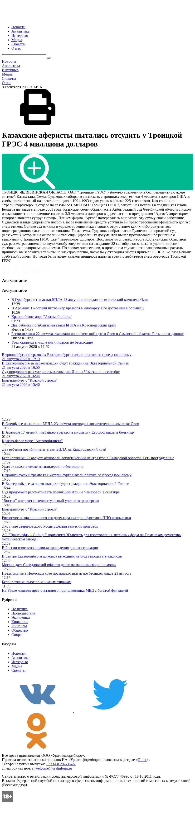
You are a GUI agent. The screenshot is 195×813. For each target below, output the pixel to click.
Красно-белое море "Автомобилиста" (41, 317)
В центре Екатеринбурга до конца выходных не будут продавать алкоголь (62, 556)
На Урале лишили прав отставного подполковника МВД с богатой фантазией (65, 590)
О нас (16, 48)
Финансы (19, 626)
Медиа (16, 40)
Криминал (19, 622)
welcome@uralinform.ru (53, 768)
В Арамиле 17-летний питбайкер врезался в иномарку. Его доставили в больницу (77, 308)
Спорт (16, 635)
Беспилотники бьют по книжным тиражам (36, 582)
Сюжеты (18, 44)
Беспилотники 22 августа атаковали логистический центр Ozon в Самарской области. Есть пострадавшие (97, 334)
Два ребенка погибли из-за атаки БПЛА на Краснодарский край (63, 325)
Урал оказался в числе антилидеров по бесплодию (52, 342)
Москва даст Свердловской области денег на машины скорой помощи (59, 565)
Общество (19, 630)
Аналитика (20, 31)
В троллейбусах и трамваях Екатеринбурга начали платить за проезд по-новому (67, 475)
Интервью (19, 35)
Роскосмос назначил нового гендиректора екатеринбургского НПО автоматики (66, 518)
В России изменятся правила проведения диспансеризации (50, 548)
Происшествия (23, 613)
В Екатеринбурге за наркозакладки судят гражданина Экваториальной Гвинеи (65, 484)
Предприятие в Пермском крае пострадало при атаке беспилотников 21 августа (66, 573)
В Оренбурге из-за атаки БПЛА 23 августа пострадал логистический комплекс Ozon (80, 300)
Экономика (20, 617)
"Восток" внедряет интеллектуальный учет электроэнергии (50, 501)
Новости (18, 27)
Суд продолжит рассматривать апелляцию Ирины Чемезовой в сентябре (61, 492)
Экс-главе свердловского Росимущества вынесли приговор (50, 526)
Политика (19, 609)
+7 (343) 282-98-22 (61, 764)
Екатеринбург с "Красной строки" (30, 509)
